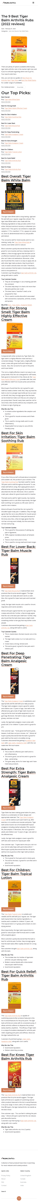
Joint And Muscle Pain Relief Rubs (18, 31)
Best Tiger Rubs (13, 80)
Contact (3, 1185)
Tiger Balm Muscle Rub (12, 126)
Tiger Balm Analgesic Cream (14, 134)
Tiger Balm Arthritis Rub (13, 161)
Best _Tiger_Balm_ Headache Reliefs (20, 305)
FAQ (2, 1182)
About (3, 1179)
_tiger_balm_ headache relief (17, 743)
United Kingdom (25, 1176)
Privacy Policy (5, 1176)
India (22, 1185)
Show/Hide (20, 87)
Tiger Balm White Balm (12, 99)
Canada (22, 1179)
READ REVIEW (5, 102)
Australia (23, 1182)
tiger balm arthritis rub (28, 273)
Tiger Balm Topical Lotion (13, 152)
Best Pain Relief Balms (28, 80)
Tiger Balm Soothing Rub (13, 117)
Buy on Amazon (8, 212)
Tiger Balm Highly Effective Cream (16, 108)
